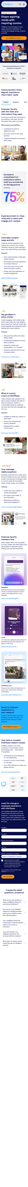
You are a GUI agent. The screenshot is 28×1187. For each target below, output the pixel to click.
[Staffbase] (8, 4)
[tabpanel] (14, 135)
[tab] (6, 102)
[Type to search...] (20, 4)
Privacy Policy (10, 871)
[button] (14, 902)
